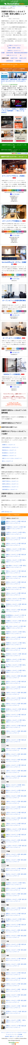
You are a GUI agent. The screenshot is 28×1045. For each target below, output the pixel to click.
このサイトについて (10, 1032)
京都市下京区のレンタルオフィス (10, 481)
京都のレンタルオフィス (18, 6)
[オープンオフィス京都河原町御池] (14, 302)
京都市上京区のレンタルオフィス (10, 484)
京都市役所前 (9, 52)
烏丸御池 (20, 52)
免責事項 (7, 1036)
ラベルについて (9, 1034)
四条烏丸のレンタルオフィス (9, 450)
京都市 (9, 48)
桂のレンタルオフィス (7, 461)
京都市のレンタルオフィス (14, 50)
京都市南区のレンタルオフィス (9, 489)
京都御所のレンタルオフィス (9, 455)
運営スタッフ (13, 1036)
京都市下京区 (14, 58)
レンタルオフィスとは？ (21, 1032)
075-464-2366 (15, 387)
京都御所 (25, 52)
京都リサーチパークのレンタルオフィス (12, 458)
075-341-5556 (15, 279)
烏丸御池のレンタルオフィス (9, 453)
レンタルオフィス (5, 6)
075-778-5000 (15, 194)
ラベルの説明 (24, 153)
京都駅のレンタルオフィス (8, 444)
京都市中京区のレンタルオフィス (10, 478)
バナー (15, 1034)
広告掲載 (20, 1034)
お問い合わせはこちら (6, 511)
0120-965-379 (15, 315)
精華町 (14, 48)
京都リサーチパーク (12, 55)
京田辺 (18, 48)
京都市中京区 (5, 58)
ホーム (2, 1032)
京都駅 (3, 52)
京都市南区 (18, 61)
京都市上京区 (22, 58)
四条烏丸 (16, 52)
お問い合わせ (20, 1036)
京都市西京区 (9, 61)
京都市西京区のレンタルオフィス (10, 486)
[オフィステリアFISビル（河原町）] (14, 178)
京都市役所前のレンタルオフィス (10, 447)
